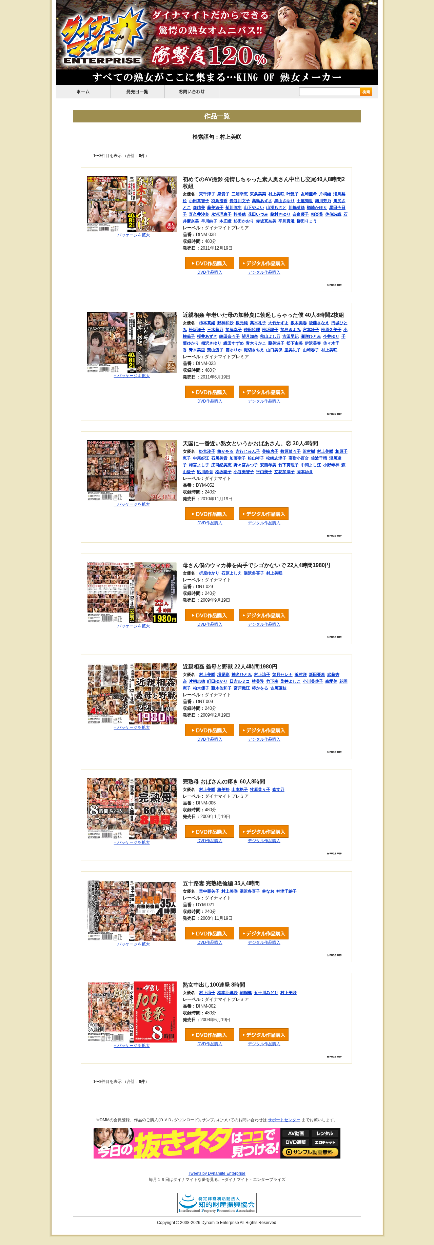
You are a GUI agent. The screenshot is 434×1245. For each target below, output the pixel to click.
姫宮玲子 (207, 451)
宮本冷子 (311, 329)
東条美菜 (258, 194)
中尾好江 (201, 458)
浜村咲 (301, 674)
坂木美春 (299, 322)
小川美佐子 (313, 681)
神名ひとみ (242, 674)
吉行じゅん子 (248, 451)
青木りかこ (256, 343)
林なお (268, 891)
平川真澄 (286, 221)
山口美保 (274, 350)
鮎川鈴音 (205, 471)
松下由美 (295, 343)
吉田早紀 (290, 336)
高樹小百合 (299, 458)
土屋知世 (305, 200)
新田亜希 (317, 674)
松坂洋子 (197, 329)
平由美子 (264, 471)
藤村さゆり (280, 214)
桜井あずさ (207, 336)
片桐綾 (325, 194)
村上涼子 (262, 674)
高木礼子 (258, 322)
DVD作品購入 (209, 272)
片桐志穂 (197, 681)
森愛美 (331, 681)
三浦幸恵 (240, 194)
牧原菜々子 (290, 451)
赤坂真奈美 (266, 221)
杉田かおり (244, 221)
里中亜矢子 (209, 891)
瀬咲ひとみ (311, 336)
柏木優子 (201, 688)
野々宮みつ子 (246, 465)
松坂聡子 (270, 329)
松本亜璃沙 (227, 992)
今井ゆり (331, 336)
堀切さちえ (254, 350)
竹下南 (272, 681)
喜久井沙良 (199, 214)
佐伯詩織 (333, 214)
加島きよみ (290, 329)
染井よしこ (290, 681)
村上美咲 (276, 194)
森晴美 (199, 207)
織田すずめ (233, 343)
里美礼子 (292, 350)
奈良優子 (301, 214)
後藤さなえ (319, 322)
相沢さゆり (211, 343)
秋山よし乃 (270, 336)
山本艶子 (240, 789)
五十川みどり (266, 992)
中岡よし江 (311, 465)
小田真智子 (199, 200)
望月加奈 (250, 336)
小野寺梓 (331, 465)
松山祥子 (256, 458)
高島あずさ (262, 200)
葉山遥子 (215, 350)
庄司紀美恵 (221, 465)
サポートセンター (284, 1119)
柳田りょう (307, 221)
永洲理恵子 (221, 214)
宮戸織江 (242, 688)
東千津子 (207, 194)
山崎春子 (311, 350)
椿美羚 (258, 681)
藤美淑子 (215, 207)
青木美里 (197, 350)
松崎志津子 (276, 458)
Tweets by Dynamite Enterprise (217, 1173)
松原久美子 (331, 329)
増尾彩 (223, 674)
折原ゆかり (209, 573)
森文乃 (278, 789)
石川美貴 (219, 458)
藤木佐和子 (221, 688)
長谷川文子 (240, 200)
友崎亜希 (309, 194)
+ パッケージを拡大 (132, 235)
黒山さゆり (284, 200)
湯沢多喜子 (254, 573)
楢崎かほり (317, 207)
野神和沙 (225, 322)
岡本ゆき (305, 471)
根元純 (242, 322)
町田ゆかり (217, 681)
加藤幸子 (233, 329)
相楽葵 (317, 214)
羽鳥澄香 (219, 200)
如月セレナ (282, 674)
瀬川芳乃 (323, 200)
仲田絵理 (252, 329)
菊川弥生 (233, 207)
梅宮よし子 (199, 465)
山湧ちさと (276, 207)
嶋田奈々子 (229, 336)
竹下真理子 (288, 465)
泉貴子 (223, 194)
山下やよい (254, 207)
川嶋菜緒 (297, 207)
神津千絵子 (286, 891)
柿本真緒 (207, 322)
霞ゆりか (233, 350)
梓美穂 (240, 214)
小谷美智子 (244, 471)
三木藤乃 (215, 329)
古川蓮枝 (278, 688)
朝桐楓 (246, 992)
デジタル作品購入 (264, 272)
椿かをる (225, 451)
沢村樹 (309, 451)
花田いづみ (258, 214)
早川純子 (209, 221)
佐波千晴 (319, 458)
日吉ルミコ (240, 681)
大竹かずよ (278, 322)
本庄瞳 (225, 221)
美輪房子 (270, 451)
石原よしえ (231, 573)
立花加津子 (284, 471)
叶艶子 (293, 194)
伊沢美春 (313, 343)
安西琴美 (268, 465)
